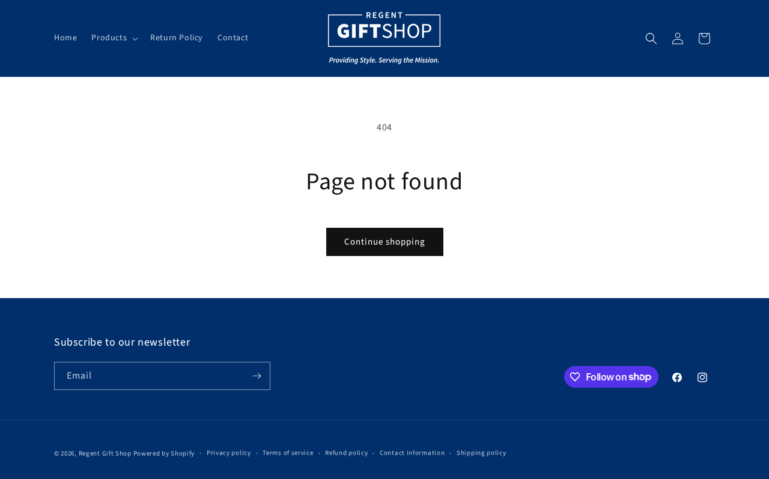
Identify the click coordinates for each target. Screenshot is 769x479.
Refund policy (346, 452)
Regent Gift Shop (105, 453)
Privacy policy (229, 452)
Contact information (412, 452)
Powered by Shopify (164, 453)
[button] (113, 37)
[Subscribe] (256, 376)
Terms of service (288, 452)
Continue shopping (384, 242)
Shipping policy (481, 452)
